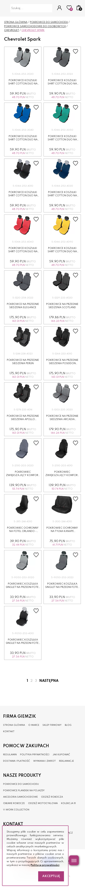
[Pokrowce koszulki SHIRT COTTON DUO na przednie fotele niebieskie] (22, 113)
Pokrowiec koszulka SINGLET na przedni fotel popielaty (23, 587)
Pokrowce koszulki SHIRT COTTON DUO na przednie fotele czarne (23, 195)
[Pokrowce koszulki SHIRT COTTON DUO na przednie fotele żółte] (62, 225)
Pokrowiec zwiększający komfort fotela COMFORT (23, 475)
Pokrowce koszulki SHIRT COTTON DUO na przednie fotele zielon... (62, 139)
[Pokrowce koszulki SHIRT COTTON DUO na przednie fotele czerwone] (22, 225)
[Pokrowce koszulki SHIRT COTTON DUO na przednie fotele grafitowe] (62, 57)
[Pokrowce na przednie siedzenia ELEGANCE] (22, 281)
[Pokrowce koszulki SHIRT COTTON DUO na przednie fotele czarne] (22, 169)
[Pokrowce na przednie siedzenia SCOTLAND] (62, 281)
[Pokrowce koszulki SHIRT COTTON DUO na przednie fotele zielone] (62, 113)
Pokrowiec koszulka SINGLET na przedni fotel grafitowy (62, 587)
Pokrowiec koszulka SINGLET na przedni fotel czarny (23, 643)
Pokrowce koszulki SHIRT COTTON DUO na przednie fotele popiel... (22, 84)
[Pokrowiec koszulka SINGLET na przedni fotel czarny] (22, 616)
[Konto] (59, 8)
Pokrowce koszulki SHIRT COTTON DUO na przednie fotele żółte (62, 251)
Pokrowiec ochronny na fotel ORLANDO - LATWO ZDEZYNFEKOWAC (23, 531)
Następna (48, 681)
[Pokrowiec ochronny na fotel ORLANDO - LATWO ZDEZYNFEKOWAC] (22, 504)
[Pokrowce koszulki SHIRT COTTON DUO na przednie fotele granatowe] (62, 169)
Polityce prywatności (45, 865)
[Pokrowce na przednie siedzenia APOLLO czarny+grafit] (22, 392)
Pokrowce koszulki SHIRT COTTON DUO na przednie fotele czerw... (23, 251)
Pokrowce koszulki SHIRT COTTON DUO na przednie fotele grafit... (62, 84)
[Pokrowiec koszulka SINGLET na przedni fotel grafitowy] (62, 560)
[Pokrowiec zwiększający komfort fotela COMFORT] (22, 448)
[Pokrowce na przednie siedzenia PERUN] (22, 337)
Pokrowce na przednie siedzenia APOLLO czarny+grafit (23, 419)
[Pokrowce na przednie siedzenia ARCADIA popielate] (62, 392)
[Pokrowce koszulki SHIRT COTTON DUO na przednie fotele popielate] (22, 57)
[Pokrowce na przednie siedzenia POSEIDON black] (62, 337)
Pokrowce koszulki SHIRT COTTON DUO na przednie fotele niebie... (23, 139)
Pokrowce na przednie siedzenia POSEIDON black (62, 363)
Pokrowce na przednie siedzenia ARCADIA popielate (62, 419)
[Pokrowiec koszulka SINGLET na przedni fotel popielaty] (22, 560)
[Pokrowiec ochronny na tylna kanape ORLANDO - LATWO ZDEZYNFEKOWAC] (62, 504)
